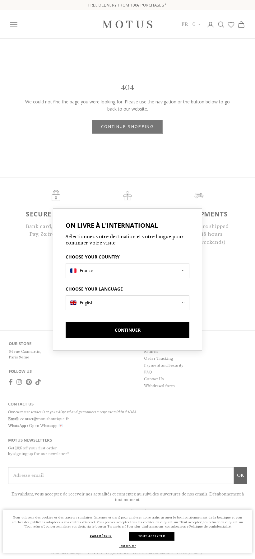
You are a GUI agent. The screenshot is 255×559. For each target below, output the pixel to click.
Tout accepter (151, 536)
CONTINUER (128, 330)
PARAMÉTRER (101, 536)
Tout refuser (127, 546)
